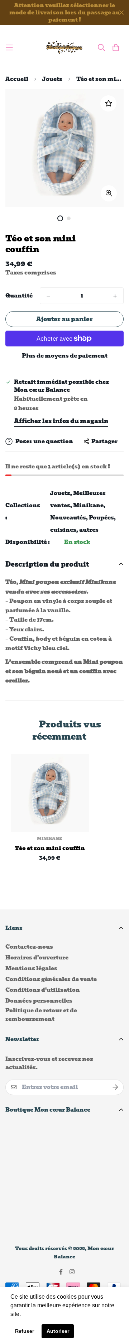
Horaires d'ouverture (36, 957)
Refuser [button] (24, 1331)
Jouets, (61, 493)
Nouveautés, (69, 517)
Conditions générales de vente (51, 979)
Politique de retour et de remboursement (41, 1014)
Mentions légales (31, 968)
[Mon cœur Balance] (64, 47)
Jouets (52, 79)
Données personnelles (38, 1000)
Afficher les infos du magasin (61, 421)
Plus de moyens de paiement (65, 356)
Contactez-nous (29, 947)
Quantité (19, 295)
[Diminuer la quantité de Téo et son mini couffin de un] (48, 296)
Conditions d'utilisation (42, 990)
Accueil (16, 79)
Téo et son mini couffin (50, 848)
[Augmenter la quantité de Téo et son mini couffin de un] (115, 296)
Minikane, (89, 505)
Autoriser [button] (58, 1331)
